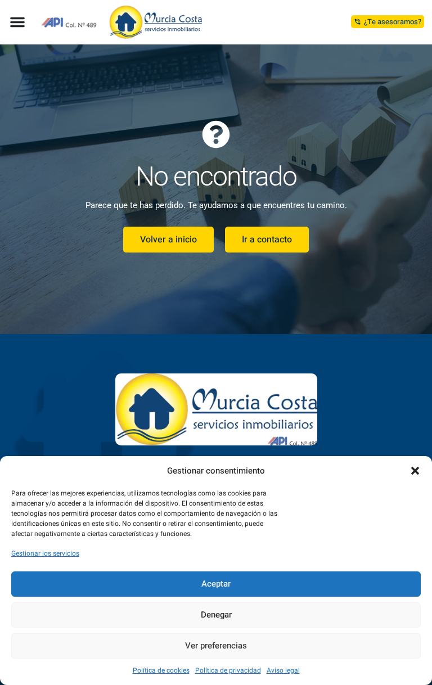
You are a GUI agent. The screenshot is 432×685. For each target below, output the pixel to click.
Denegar (216, 615)
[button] (415, 470)
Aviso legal (283, 670)
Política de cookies (161, 670)
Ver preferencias (216, 645)
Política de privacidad (228, 670)
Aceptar (216, 584)
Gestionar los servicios (45, 553)
